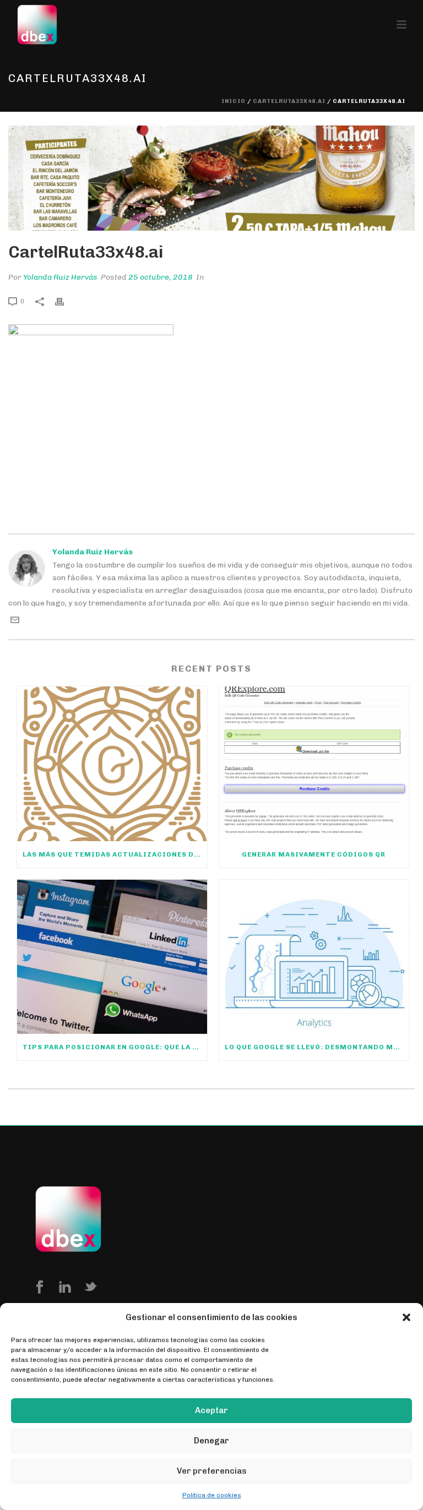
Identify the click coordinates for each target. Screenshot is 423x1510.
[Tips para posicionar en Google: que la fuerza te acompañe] (112, 957)
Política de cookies (211, 1495)
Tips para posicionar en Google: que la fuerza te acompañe (115, 1047)
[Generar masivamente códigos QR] (314, 763)
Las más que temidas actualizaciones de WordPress (115, 854)
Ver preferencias (212, 1471)
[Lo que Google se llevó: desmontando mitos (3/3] (314, 957)
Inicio (233, 101)
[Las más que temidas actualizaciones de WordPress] (112, 763)
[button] (406, 1317)
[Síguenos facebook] (39, 1287)
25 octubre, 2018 (160, 277)
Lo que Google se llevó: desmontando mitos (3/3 (317, 1047)
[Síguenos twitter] (90, 1287)
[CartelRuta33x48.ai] (211, 178)
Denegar (211, 1441)
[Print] (65, 301)
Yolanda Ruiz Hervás (60, 277)
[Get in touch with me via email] (14, 621)
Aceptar (211, 1410)
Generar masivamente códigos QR (314, 854)
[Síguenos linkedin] (65, 1287)
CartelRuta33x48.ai (289, 101)
